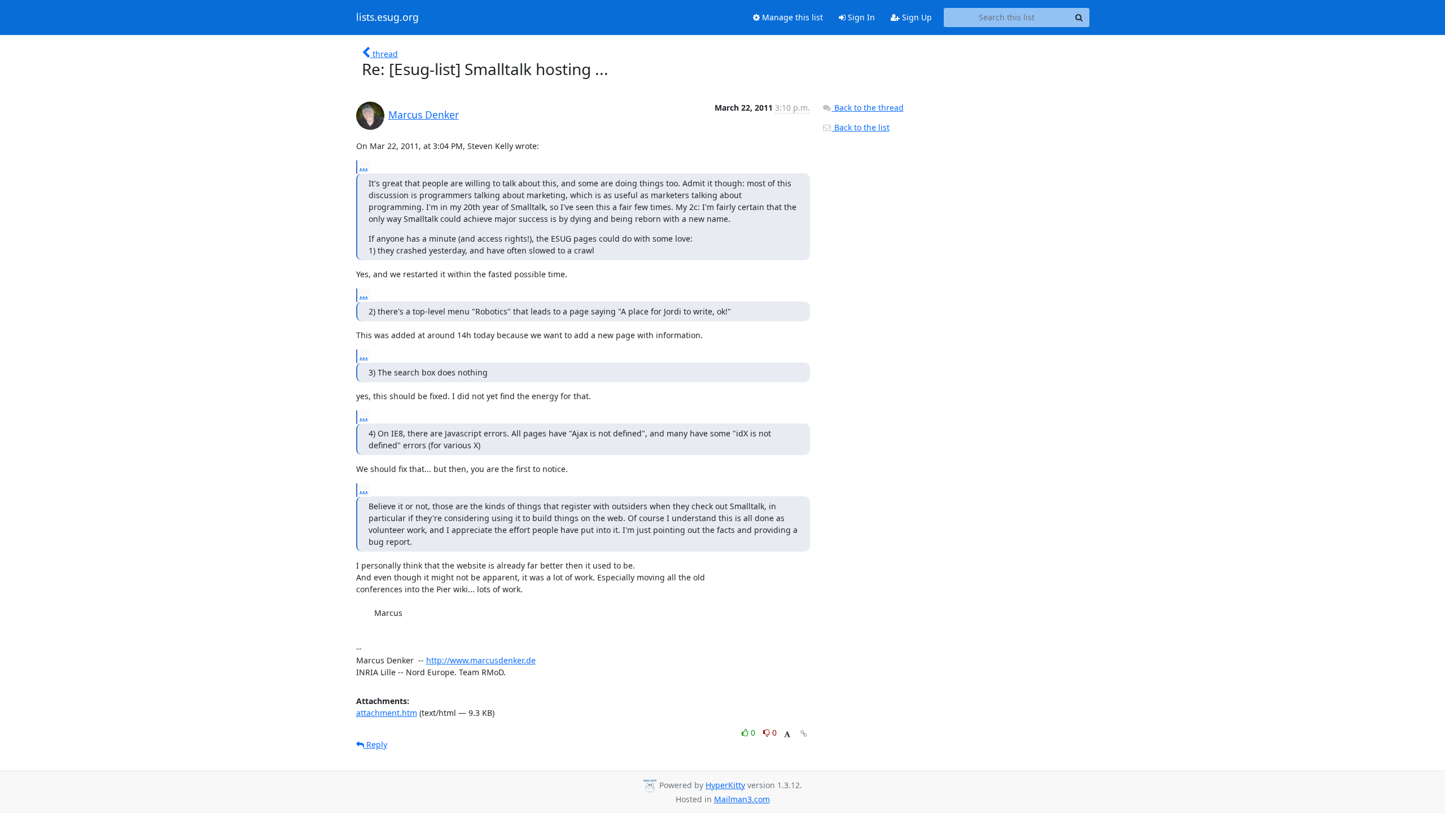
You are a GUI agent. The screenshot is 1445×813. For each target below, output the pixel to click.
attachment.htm (386, 712)
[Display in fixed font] (787, 734)
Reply (375, 744)
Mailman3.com (742, 799)
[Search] (1079, 17)
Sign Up (916, 17)
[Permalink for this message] (804, 733)
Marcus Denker (423, 114)
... (364, 166)
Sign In (860, 17)
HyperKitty (725, 785)
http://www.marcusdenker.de (481, 660)
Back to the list (861, 127)
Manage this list (791, 17)
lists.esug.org (387, 17)
